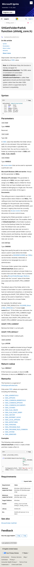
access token (7, 165)
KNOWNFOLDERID (9, 75)
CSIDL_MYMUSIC (7, 308)
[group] (17, 463)
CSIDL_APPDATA (10, 398)
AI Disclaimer (5, 557)
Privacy (12, 559)
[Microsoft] (17, 19)
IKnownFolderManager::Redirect (18, 276)
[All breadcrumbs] (2, 22)
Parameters (6, 46)
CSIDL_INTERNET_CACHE (13, 417)
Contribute (4, 559)
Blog (25, 557)
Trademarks (4, 564)
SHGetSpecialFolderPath (9, 385)
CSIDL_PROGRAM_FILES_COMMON (16, 429)
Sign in (31, 19)
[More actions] (31, 22)
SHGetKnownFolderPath (11, 70)
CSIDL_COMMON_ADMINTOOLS (15, 400)
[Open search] (26, 18)
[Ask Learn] (28, 22)
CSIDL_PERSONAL (10, 425)
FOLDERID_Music (25, 305)
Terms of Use (23, 562)
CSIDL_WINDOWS (10, 434)
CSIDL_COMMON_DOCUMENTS (15, 405)
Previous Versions (16, 557)
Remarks (5, 50)
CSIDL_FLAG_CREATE (11, 410)
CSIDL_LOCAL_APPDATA (12, 420)
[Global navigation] (1, 18)
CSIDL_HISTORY (10, 415)
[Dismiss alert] (31, 2)
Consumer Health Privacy (8, 562)
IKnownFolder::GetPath (9, 523)
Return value (6, 48)
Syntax (5, 43)
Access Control (16, 211)
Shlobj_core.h (10, 23)
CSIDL (13, 60)
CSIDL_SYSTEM (9, 432)
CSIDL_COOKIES (10, 408)
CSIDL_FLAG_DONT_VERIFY (13, 412)
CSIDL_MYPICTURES (11, 422)
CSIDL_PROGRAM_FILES (12, 427)
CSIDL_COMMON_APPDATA (14, 403)
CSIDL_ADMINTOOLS (11, 395)
